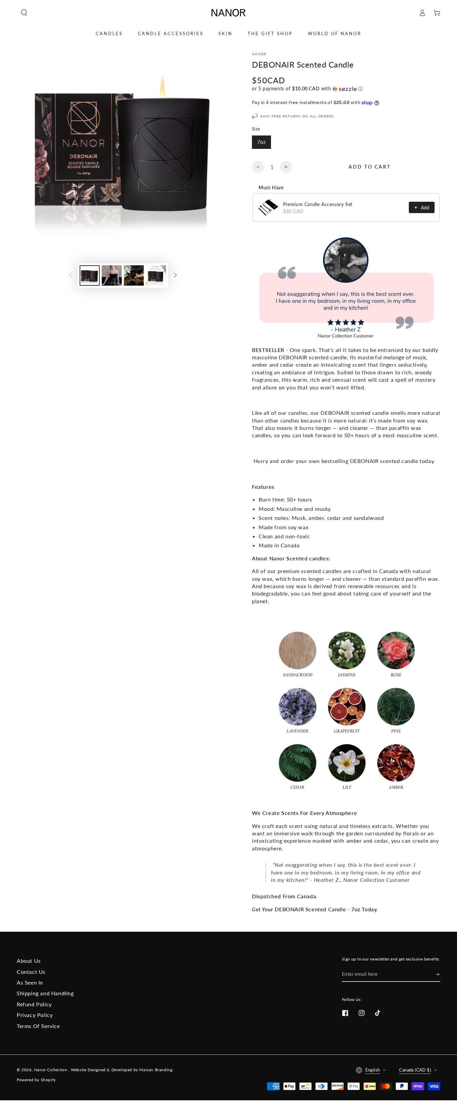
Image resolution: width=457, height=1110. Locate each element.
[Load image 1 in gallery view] (90, 275)
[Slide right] (175, 275)
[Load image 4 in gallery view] (156, 275)
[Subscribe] (438, 974)
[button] (24, 12)
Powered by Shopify (36, 1079)
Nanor (259, 54)
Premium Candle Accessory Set (318, 204)
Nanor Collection (51, 1069)
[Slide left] (70, 275)
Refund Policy (34, 1004)
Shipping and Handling (45, 993)
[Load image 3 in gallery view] (134, 275)
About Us (29, 960)
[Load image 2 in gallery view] (112, 275)
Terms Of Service (38, 1026)
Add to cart (370, 167)
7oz (261, 142)
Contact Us (31, 971)
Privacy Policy (35, 1015)
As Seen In (30, 982)
